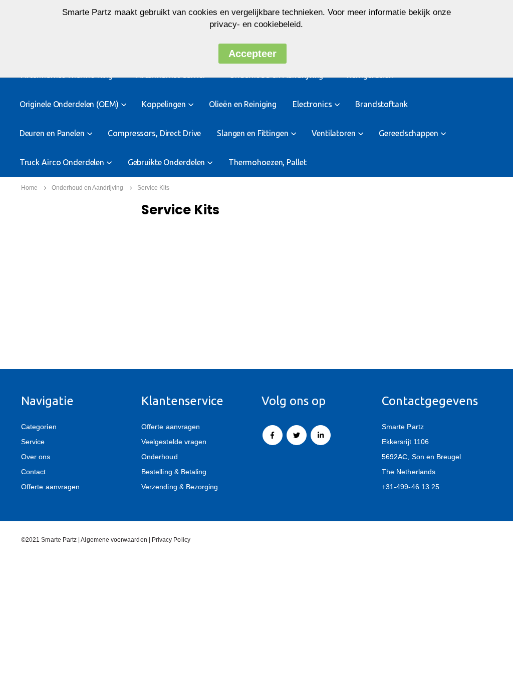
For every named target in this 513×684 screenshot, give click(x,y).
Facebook (273, 435)
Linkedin (321, 435)
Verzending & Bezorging (179, 487)
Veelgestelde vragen (173, 442)
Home (29, 187)
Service (33, 442)
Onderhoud (159, 457)
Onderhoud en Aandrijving (87, 188)
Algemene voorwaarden (114, 539)
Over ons (36, 457)
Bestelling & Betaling (173, 472)
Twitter (297, 435)
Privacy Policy (171, 539)
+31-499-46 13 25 (410, 487)
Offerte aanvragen (50, 487)
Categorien (39, 427)
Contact (33, 472)
